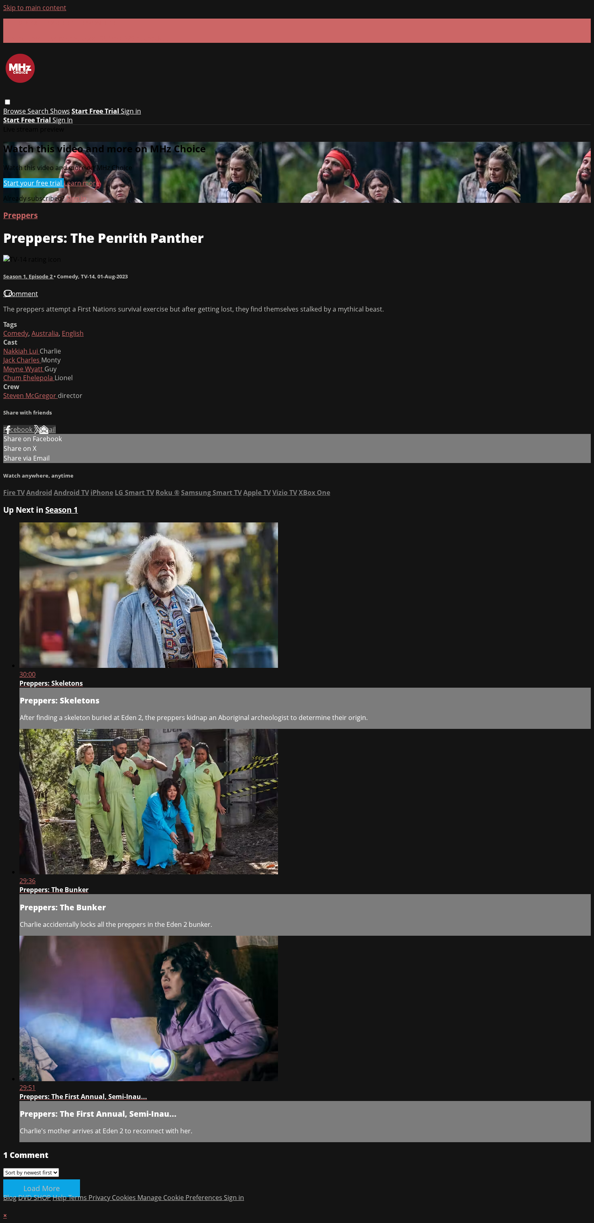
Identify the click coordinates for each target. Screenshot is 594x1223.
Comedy (15, 333)
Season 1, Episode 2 (28, 276)
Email (47, 429)
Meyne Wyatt (23, 368)
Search (38, 111)
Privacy (100, 1197)
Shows (60, 111)
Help (60, 1197)
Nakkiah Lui (21, 351)
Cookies (124, 1197)
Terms (78, 1197)
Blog (10, 1197)
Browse (15, 111)
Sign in (131, 111)
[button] (7, 102)
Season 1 (61, 510)
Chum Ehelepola (29, 377)
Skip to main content (34, 7)
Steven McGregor (30, 395)
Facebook (18, 429)
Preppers (20, 215)
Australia (45, 333)
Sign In (63, 120)
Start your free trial (33, 183)
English (73, 333)
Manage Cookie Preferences (180, 1197)
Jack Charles (22, 360)
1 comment (20, 293)
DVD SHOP (34, 1197)
